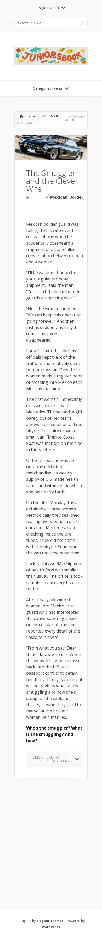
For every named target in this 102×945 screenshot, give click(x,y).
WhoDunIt (50, 116)
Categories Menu (47, 88)
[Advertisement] (51, 837)
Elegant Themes (50, 921)
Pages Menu (48, 7)
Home (30, 116)
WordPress (51, 927)
